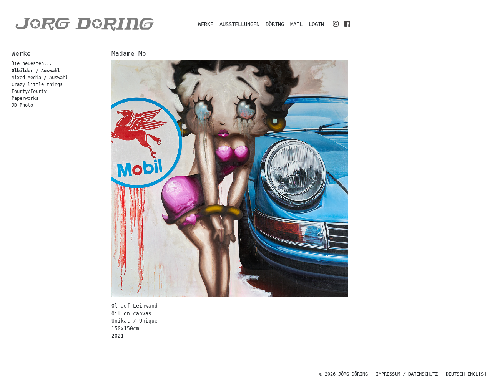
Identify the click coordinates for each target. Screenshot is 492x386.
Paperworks (25, 98)
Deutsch (455, 374)
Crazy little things (37, 84)
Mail (296, 24)
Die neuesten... (32, 63)
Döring (275, 24)
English (476, 374)
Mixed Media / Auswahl (40, 78)
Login (316, 24)
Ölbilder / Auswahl (36, 70)
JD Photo (22, 105)
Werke (205, 24)
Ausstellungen (239, 24)
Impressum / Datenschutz (407, 374)
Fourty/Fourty (29, 91)
